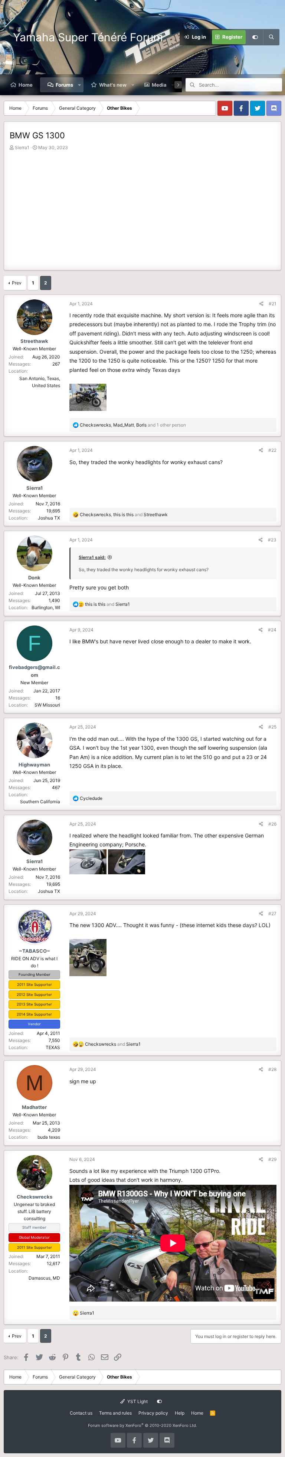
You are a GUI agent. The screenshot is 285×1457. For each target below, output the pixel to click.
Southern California (40, 801)
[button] (79, 84)
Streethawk (34, 341)
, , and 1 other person (133, 425)
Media (159, 85)
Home (26, 85)
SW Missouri (47, 705)
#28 (272, 1069)
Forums (64, 85)
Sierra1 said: (92, 557)
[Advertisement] (142, 207)
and (107, 604)
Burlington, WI (46, 607)
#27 (272, 913)
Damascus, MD (44, 1278)
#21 (272, 303)
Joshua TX (49, 518)
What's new (113, 85)
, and (124, 514)
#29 (272, 1159)
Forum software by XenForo (142, 1425)
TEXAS (53, 1047)
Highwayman (34, 765)
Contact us (81, 1413)
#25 (272, 727)
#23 (272, 540)
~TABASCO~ (34, 951)
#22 (272, 450)
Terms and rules (115, 1413)
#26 (272, 824)
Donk (34, 577)
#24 (272, 630)
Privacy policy (153, 1413)
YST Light (137, 1401)
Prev (17, 283)
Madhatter (34, 1107)
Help (179, 1413)
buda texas (48, 1137)
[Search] (271, 37)
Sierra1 (22, 147)
